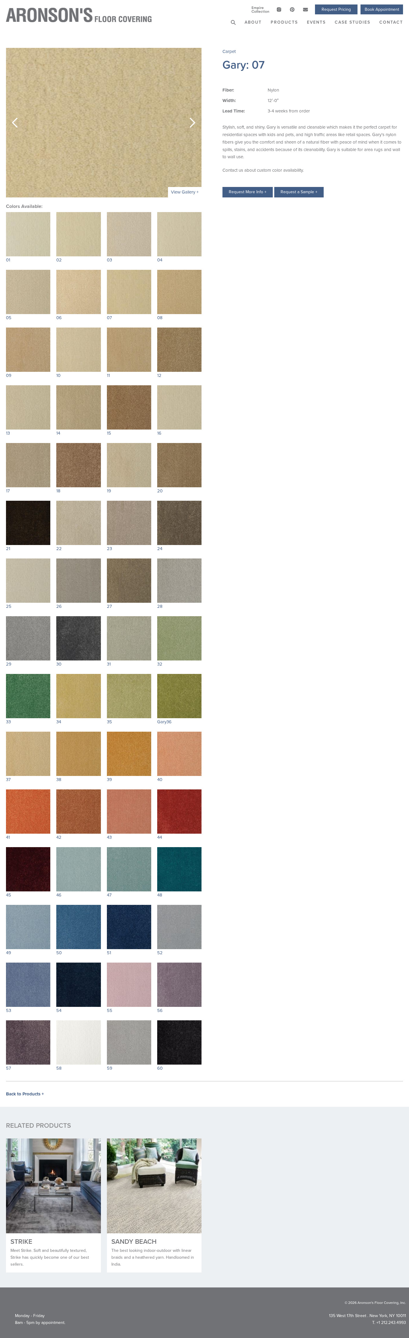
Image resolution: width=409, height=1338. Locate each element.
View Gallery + (185, 192)
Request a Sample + (299, 192)
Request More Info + (247, 192)
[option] (104, 122)
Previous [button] (15, 123)
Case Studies (352, 22)
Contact (391, 22)
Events (316, 22)
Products (284, 22)
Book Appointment (382, 9)
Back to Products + (25, 1094)
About (253, 22)
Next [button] (193, 123)
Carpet (229, 51)
